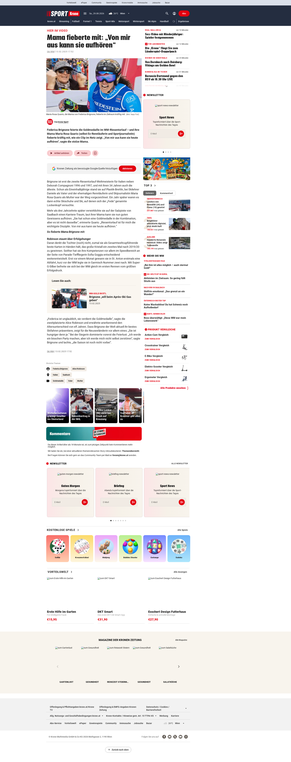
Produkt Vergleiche (162, 329)
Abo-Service (56, 723)
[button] (174, 21)
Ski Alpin (152, 21)
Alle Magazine (181, 640)
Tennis (98, 21)
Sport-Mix (110, 21)
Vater (70, 381)
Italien (55, 375)
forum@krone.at (120, 455)
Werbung (163, 716)
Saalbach (66, 375)
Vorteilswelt (71, 3)
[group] (57, 405)
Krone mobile (127, 3)
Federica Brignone (60, 369)
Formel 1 (87, 21)
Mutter (80, 381)
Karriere (175, 716)
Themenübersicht (130, 451)
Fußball (76, 21)
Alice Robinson (78, 369)
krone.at (51, 21)
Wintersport (138, 21)
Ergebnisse (183, 21)
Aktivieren (127, 168)
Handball (164, 21)
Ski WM (50, 51)
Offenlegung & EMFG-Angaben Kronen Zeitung (117, 708)
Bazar (167, 3)
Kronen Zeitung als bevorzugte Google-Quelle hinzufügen (94, 168)
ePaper (84, 3)
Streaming (64, 21)
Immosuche (142, 3)
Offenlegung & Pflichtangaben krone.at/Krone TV (72, 708)
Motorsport (124, 21)
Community (96, 3)
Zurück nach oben (118, 749)
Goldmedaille (58, 381)
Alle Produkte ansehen (173, 388)
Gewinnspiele (111, 3)
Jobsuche (156, 3)
